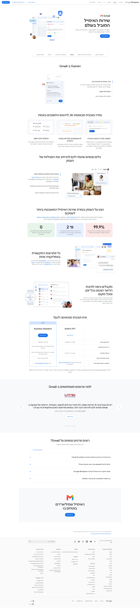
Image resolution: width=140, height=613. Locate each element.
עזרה (73, 601)
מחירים (99, 2)
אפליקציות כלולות (107, 549)
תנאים (96, 601)
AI (104, 2)
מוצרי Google (79, 601)
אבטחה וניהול (91, 549)
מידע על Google (88, 601)
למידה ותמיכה (39, 549)
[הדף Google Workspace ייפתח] (132, 2)
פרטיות (101, 601)
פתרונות (121, 2)
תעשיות (109, 2)
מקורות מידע (92, 2)
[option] (99, 54)
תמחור (76, 549)
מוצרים (114, 2)
